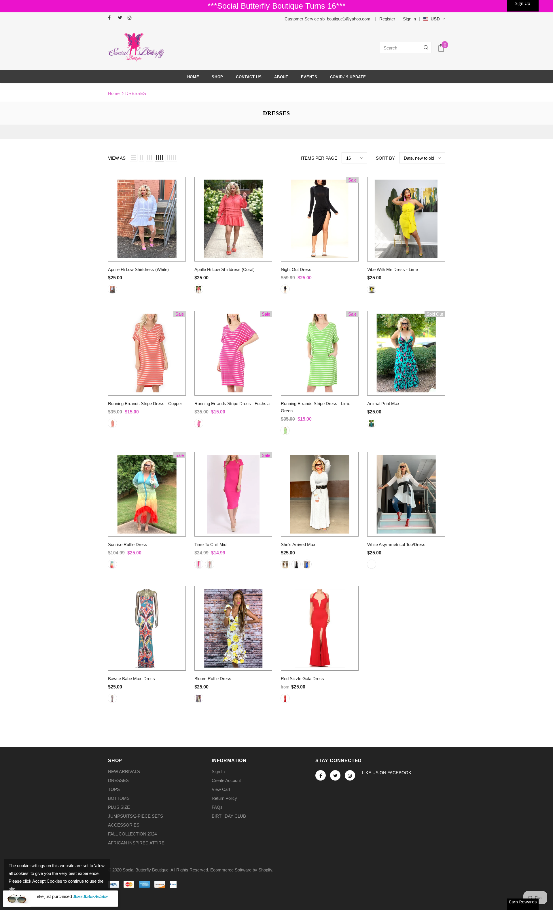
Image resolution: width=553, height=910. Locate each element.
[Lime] (371, 289)
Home (114, 93)
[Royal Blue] (307, 564)
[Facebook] (111, 18)
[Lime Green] (285, 430)
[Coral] (198, 289)
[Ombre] (112, 564)
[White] (112, 289)
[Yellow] (198, 698)
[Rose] (209, 564)
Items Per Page (319, 158)
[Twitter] (121, 18)
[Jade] (112, 698)
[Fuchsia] (198, 423)
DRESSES (135, 93)
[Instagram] (131, 18)
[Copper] (112, 423)
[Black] (285, 289)
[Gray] (285, 564)
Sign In (409, 18)
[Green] (371, 423)
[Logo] (136, 47)
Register (387, 18)
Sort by (385, 158)
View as (117, 158)
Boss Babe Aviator (90, 896)
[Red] (285, 698)
